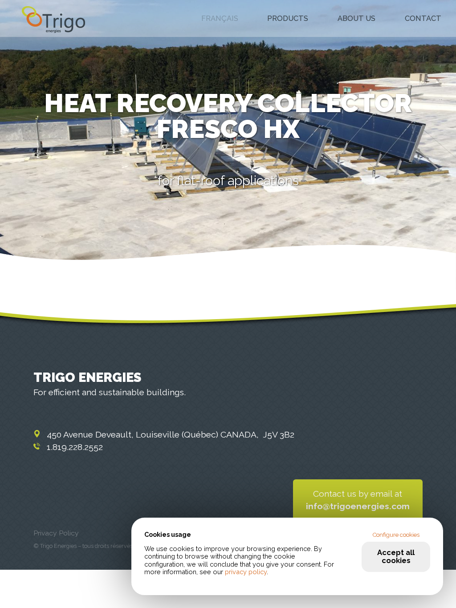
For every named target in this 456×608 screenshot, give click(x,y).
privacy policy (246, 572)
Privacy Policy (56, 533)
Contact (423, 19)
